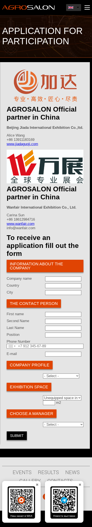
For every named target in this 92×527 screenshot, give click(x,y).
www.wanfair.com (20, 224)
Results (48, 472)
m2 (58, 403)
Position (13, 335)
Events (22, 472)
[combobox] (12, 346)
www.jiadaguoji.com (22, 144)
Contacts (60, 480)
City (10, 292)
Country (13, 285)
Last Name (15, 328)
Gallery (30, 480)
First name (15, 314)
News (72, 472)
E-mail (12, 354)
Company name (19, 279)
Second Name (18, 321)
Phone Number (18, 342)
